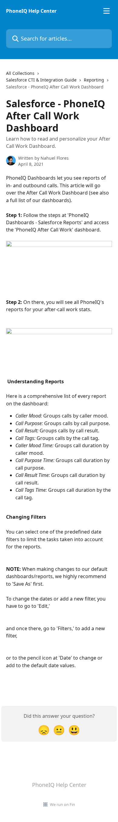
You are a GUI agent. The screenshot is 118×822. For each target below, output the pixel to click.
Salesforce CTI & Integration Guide (41, 80)
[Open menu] (106, 11)
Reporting (94, 80)
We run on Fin (62, 804)
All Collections (20, 73)
